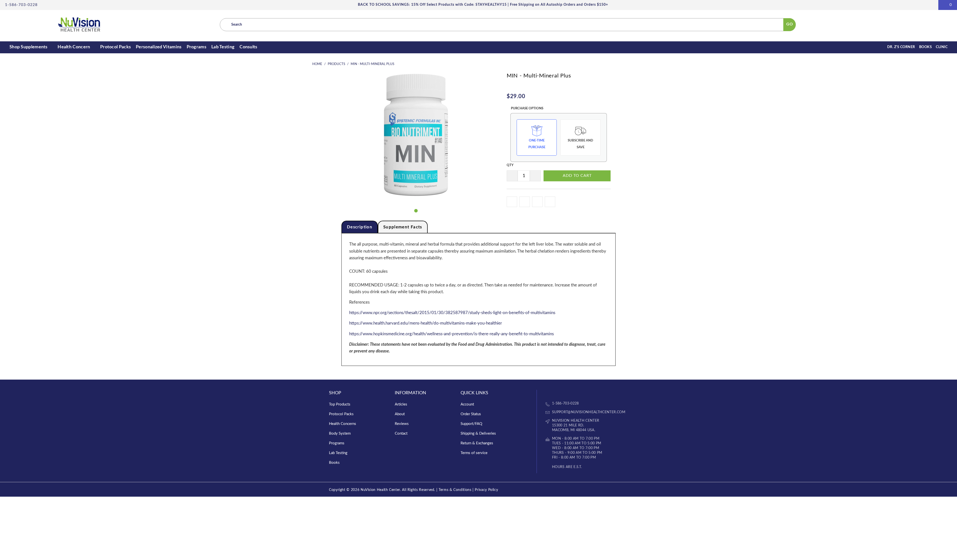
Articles (401, 404)
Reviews (402, 424)
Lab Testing (223, 47)
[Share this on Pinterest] (550, 202)
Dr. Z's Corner (901, 47)
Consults (248, 47)
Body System (340, 433)
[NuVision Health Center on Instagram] (567, 393)
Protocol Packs (115, 47)
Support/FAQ (471, 424)
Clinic (942, 47)
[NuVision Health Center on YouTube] (558, 393)
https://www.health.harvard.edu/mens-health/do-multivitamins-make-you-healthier (425, 323)
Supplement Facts (402, 227)
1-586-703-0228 (21, 5)
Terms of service (474, 453)
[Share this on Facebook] (524, 202)
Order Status (471, 414)
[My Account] (931, 5)
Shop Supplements (29, 47)
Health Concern (74, 47)
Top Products (339, 404)
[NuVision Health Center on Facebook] (549, 393)
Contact (401, 433)
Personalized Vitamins (158, 47)
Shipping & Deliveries (478, 433)
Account (467, 404)
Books (925, 47)
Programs (196, 47)
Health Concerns (342, 424)
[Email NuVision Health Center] (576, 393)
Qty (510, 165)
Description (359, 227)
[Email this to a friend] (512, 202)
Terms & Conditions (455, 490)
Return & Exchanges (477, 443)
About (400, 414)
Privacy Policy (486, 490)
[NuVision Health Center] (79, 25)
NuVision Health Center (380, 490)
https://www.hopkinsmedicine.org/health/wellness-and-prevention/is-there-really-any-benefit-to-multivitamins (451, 334)
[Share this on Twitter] (537, 202)
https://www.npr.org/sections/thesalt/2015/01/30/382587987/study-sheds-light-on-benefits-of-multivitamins (452, 313)
